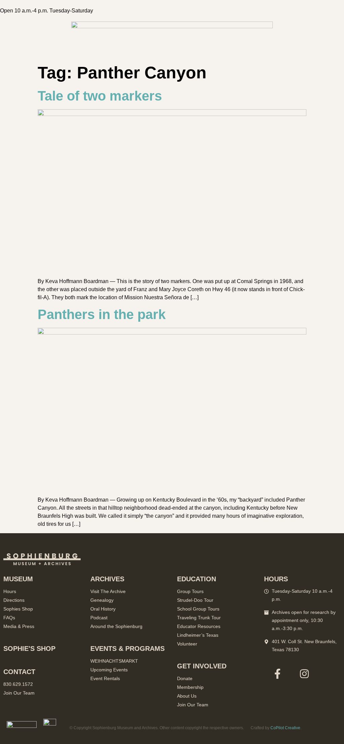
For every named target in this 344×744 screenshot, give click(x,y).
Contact (19, 671)
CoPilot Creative (285, 728)
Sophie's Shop (29, 648)
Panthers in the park (102, 314)
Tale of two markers (100, 95)
